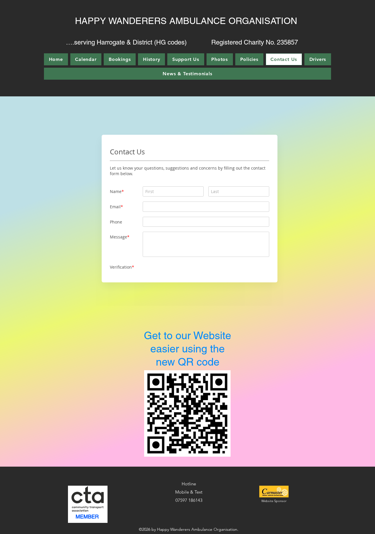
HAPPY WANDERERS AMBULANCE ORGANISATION (186, 21)
